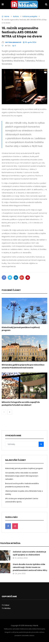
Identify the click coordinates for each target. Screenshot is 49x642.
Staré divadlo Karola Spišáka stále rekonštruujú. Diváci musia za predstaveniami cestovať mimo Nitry (30, 567)
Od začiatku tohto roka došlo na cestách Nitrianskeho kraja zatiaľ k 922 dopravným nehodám (21, 476)
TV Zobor (5, 605)
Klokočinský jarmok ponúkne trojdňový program (24, 468)
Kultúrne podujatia (30, 16)
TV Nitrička (6, 608)
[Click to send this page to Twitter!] (10, 277)
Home (6, 16)
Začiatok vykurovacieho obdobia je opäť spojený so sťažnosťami (29, 553)
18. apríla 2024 (30, 42)
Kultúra (16, 16)
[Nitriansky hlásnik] (24, 5)
